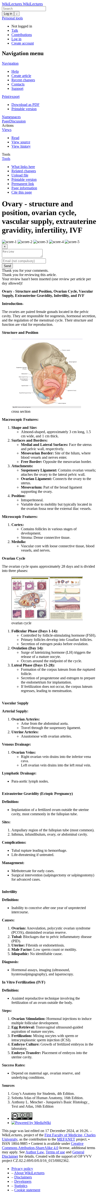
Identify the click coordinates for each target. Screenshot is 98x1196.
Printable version (24, 109)
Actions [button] (8, 125)
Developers (22, 1181)
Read (15, 138)
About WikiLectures (29, 1173)
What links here (23, 167)
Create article (21, 76)
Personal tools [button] (12, 18)
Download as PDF (25, 105)
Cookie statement (27, 1190)
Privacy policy (22, 1169)
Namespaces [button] (11, 117)
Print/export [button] (11, 97)
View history (21, 146)
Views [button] (6, 130)
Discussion (17, 121)
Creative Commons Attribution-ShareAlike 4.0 (42, 1146)
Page (5, 121)
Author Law (34, 1152)
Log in (8, 13)
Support (17, 88)
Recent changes (23, 80)
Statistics (20, 1186)
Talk (14, 30)
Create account (22, 43)
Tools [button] (6, 154)
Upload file (19, 175)
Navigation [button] (10, 63)
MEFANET (66, 1139)
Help (15, 71)
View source (20, 142)
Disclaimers (23, 1177)
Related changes (23, 171)
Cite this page (21, 192)
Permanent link (22, 184)
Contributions (21, 35)
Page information (24, 188)
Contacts (17, 84)
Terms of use (55, 1152)
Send (7, 266)
